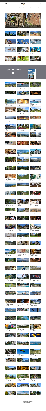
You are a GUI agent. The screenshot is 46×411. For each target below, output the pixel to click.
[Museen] (10, 49)
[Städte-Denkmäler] (10, 33)
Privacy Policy (17, 409)
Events (17, 8)
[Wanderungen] (10, 41)
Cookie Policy (21, 409)
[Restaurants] (35, 58)
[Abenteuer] (23, 49)
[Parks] (23, 41)
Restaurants (20, 8)
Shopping (25, 8)
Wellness (28, 8)
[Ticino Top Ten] (23, 4)
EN (5, 3)
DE (6, 3)
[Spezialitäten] (10, 58)
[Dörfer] (23, 33)
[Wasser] (35, 41)
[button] (6, 20)
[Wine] (23, 58)
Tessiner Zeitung (23, 0)
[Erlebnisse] (35, 49)
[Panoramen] (35, 33)
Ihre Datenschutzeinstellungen (26, 409)
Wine (23, 8)
